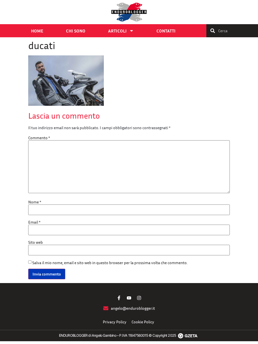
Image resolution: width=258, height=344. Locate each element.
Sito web (35, 242)
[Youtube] (129, 298)
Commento (39, 138)
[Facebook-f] (119, 298)
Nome (34, 202)
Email (34, 222)
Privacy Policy (114, 321)
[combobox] (232, 30)
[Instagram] (139, 298)
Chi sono (75, 30)
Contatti (166, 30)
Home (37, 30)
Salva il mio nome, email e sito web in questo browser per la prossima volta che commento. (109, 263)
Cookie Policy (143, 321)
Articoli (117, 30)
